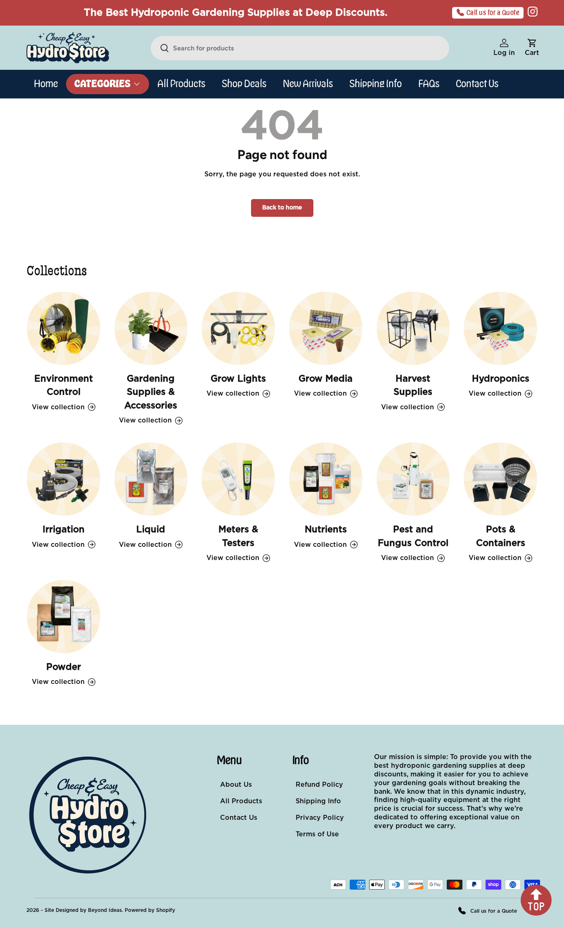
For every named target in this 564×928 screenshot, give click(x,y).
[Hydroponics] (500, 328)
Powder (63, 667)
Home (46, 84)
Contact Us (477, 84)
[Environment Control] (63, 328)
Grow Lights (238, 379)
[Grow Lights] (238, 328)
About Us (236, 784)
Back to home (282, 208)
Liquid (150, 529)
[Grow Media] (326, 328)
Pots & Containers (500, 536)
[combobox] (300, 48)
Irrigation (64, 529)
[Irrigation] (63, 479)
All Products (181, 84)
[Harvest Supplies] (413, 328)
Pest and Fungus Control (413, 536)
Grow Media (326, 379)
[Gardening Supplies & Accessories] (151, 328)
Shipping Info (375, 84)
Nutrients (326, 529)
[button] (532, 48)
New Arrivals (308, 84)
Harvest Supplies (412, 386)
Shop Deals (244, 84)
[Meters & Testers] (238, 479)
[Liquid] (151, 479)
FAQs (428, 84)
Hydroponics (500, 379)
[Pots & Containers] (500, 479)
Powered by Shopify (150, 910)
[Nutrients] (326, 479)
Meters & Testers (238, 536)
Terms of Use (317, 834)
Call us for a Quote (493, 12)
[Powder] (63, 616)
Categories (102, 84)
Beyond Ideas (105, 910)
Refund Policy (319, 784)
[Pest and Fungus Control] (413, 479)
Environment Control (63, 386)
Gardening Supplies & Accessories (150, 392)
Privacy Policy (320, 817)
